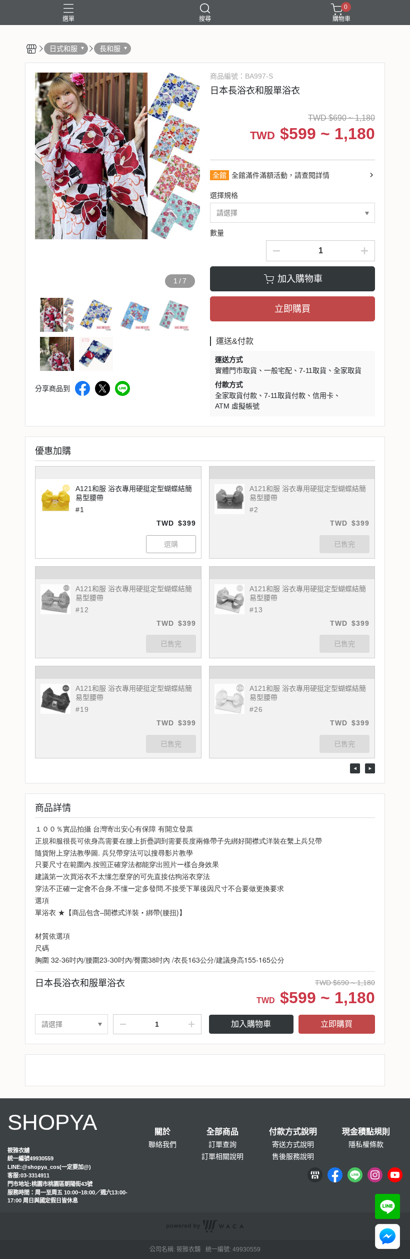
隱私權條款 (366, 1144)
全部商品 (222, 1132)
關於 (162, 1132)
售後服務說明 (293, 1156)
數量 (217, 233)
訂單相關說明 (223, 1156)
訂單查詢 (222, 1144)
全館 (219, 175)
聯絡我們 (162, 1144)
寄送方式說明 (293, 1144)
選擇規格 (224, 195)
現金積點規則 (366, 1132)
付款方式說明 (293, 1132)
